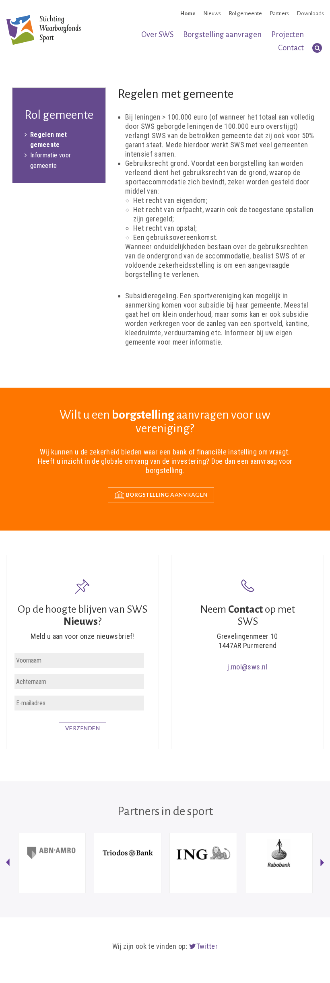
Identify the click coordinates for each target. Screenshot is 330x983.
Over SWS (157, 34)
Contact (291, 47)
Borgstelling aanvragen (222, 34)
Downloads (310, 13)
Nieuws (212, 13)
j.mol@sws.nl (247, 667)
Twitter (207, 946)
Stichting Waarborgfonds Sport (43, 29)
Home (188, 13)
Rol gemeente (245, 13)
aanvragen (167, 494)
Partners (279, 13)
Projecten (287, 34)
